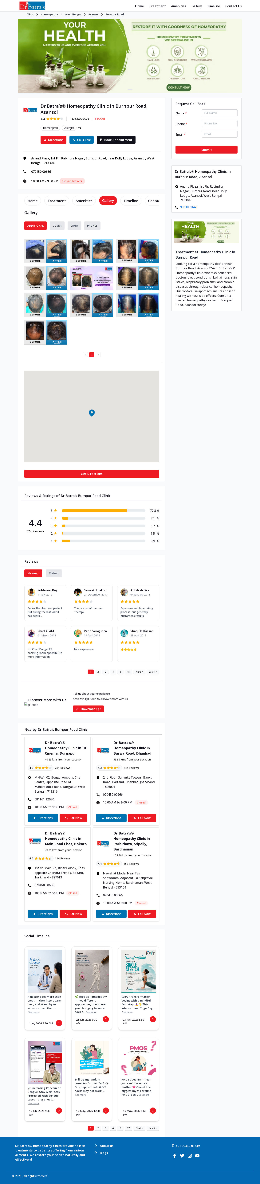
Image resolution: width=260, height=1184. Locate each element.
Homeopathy (49, 14)
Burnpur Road (114, 14)
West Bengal (73, 14)
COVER (57, 225)
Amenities (178, 6)
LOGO (74, 225)
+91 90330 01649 (188, 1146)
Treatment (157, 6)
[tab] (32, 200)
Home (139, 6)
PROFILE (92, 225)
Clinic (30, 14)
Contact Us (233, 6)
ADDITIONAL (35, 225)
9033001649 (188, 207)
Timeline (213, 6)
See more (33, 1012)
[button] (91, 412)
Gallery (196, 6)
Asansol (93, 14)
